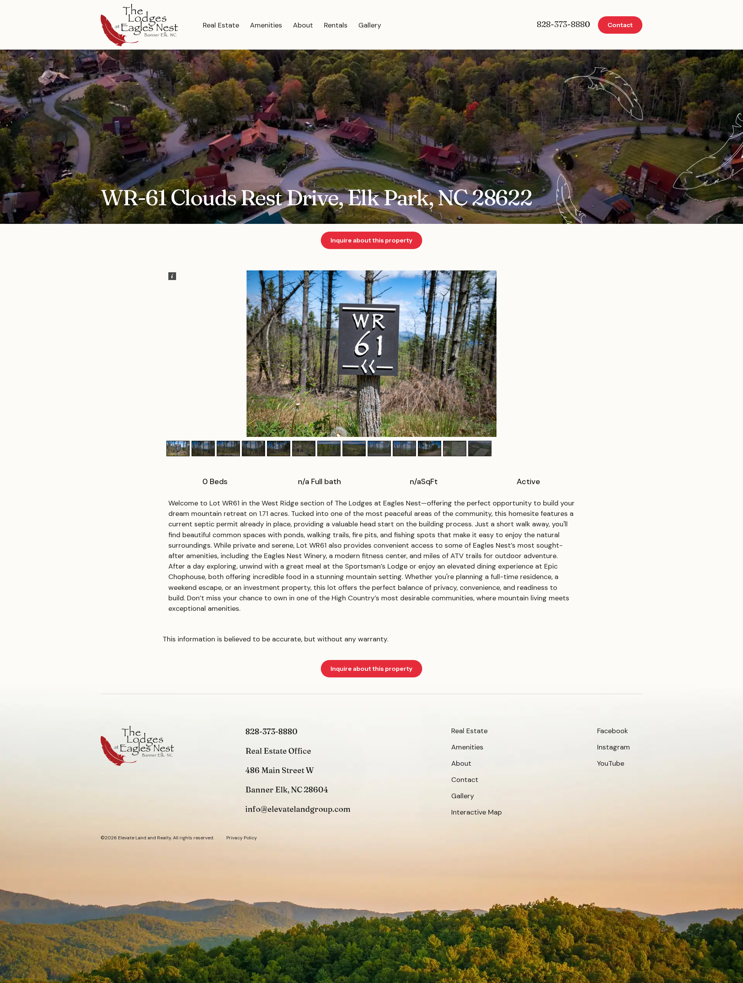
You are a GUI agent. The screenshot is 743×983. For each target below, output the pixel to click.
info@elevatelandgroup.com (298, 809)
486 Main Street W (279, 770)
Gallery (369, 25)
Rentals (336, 25)
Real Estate (221, 25)
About (303, 25)
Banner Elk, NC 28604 (286, 789)
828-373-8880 (563, 24)
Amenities (266, 25)
